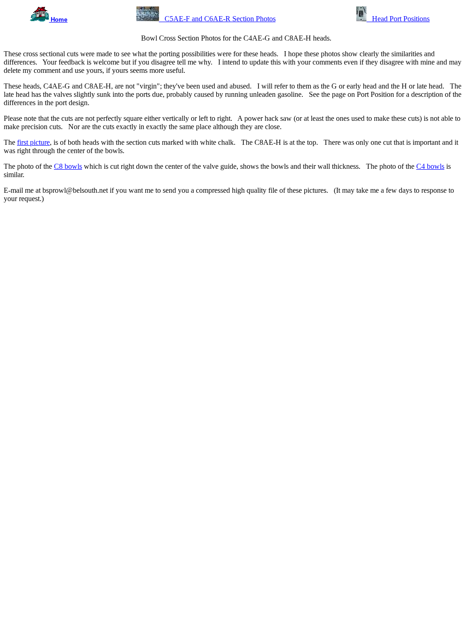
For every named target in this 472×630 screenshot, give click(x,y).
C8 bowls (68, 166)
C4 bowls (430, 166)
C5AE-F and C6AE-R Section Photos (217, 19)
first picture (33, 142)
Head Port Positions (398, 19)
